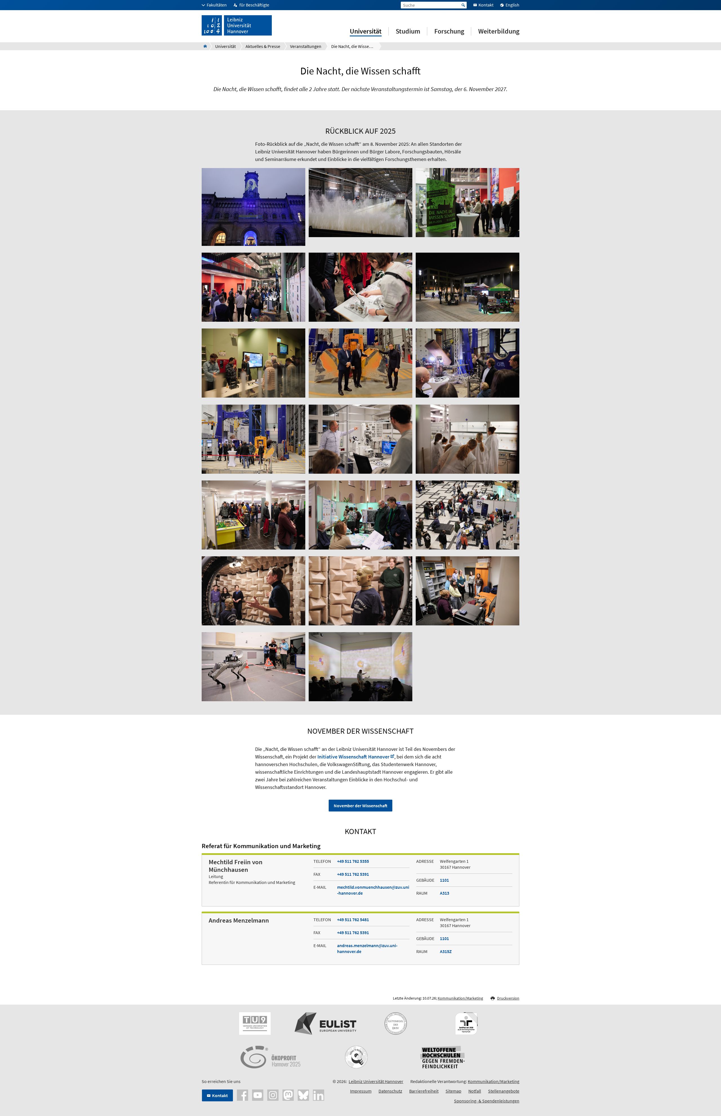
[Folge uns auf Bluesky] (303, 1094)
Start (463, 5)
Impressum (360, 1091)
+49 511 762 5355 (353, 861)
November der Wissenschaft (360, 805)
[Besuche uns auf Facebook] (242, 1094)
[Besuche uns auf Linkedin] (318, 1094)
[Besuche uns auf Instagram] (273, 1094)
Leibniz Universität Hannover (376, 1081)
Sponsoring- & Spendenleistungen (486, 1101)
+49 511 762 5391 (353, 874)
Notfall (474, 1091)
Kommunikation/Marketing (460, 998)
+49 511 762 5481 (353, 919)
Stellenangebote (503, 1091)
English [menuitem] (512, 5)
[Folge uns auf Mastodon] (288, 1094)
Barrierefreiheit (424, 1091)
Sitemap (453, 1091)
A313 (444, 893)
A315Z (446, 951)
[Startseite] (203, 46)
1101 (444, 880)
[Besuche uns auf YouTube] (258, 1094)
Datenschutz (390, 1091)
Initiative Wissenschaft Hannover (353, 756)
